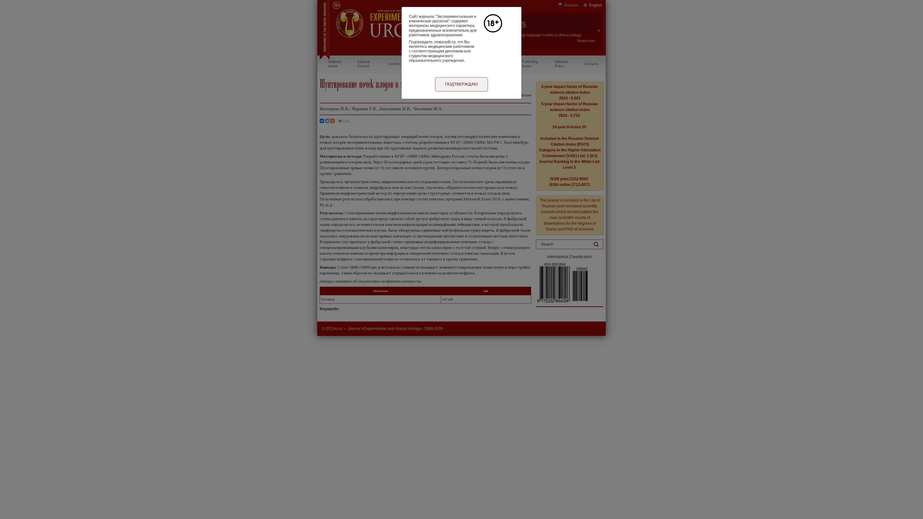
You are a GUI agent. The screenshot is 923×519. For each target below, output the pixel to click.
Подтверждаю (461, 84)
